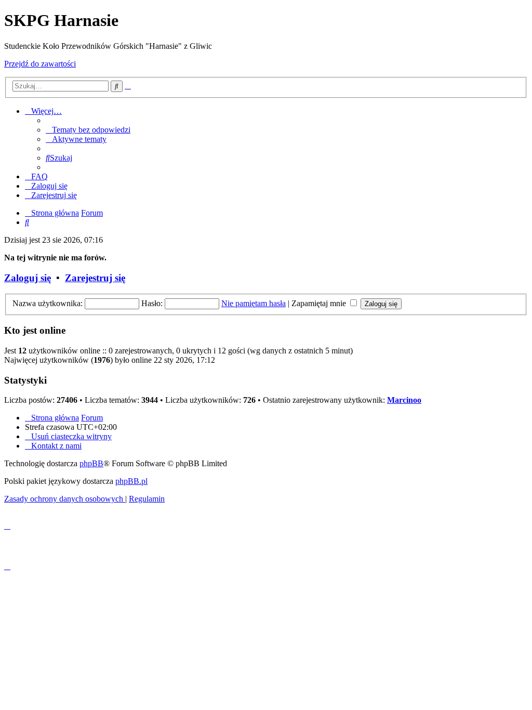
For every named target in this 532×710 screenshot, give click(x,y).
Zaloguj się (27, 277)
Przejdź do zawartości (40, 63)
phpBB (91, 463)
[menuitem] (88, 129)
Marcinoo (404, 400)
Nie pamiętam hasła (253, 303)
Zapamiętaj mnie (319, 303)
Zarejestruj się (95, 277)
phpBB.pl (131, 481)
